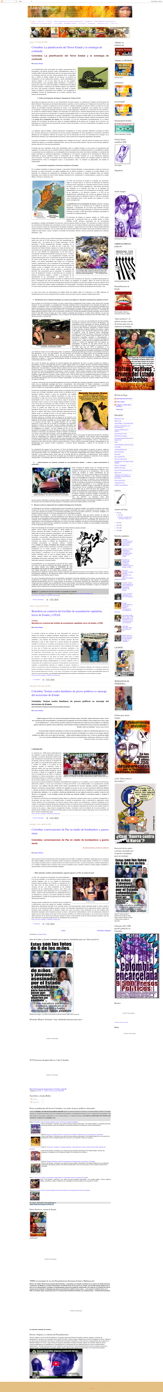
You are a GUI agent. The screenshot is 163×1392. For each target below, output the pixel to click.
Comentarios (35, 1102)
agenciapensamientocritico (124, 398)
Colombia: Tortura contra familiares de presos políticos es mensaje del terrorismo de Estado (62, 1190)
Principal (33, 21)
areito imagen (120, 401)
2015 (118, 512)
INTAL (116, 442)
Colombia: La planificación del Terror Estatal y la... (125, 517)
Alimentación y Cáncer (103, 23)
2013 (118, 522)
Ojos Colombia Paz (120, 456)
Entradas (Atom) (42, 934)
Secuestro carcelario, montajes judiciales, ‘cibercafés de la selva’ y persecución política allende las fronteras (124, 575)
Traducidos (49, 21)
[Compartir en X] (54, 600)
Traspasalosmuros (120, 482)
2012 (118, 525)
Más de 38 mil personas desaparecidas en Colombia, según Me (48, 1089)
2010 (118, 530)
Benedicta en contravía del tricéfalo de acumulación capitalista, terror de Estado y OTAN (127, 563)
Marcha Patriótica (119, 452)
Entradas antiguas (104, 931)
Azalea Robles (38, 63)
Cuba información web (121, 433)
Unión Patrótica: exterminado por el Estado (41, 23)
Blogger (92, 1388)
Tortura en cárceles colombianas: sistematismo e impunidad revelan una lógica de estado (61, 1177)
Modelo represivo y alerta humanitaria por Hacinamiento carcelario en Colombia (71, 1161)
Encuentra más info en (121, 1022)
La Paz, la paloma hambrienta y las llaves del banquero (127, 595)
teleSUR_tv (40, 1090)
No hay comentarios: (39, 599)
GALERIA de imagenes (121, 436)
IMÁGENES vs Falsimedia (70, 23)
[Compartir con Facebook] (56, 600)
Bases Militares (88, 21)
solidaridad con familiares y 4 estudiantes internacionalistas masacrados (123, 476)
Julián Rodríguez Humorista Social (124, 444)
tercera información (120, 480)
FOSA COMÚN (58, 23)
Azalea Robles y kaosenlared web (124, 423)
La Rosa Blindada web (121, 449)
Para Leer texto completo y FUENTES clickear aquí (46, 595)
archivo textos (114, 23)
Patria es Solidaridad (120, 465)
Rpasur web (118, 472)
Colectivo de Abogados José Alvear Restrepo (122, 426)
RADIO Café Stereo (120, 468)
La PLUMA (117, 447)
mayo (119, 515)
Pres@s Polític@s (91, 23)
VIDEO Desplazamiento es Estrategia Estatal (104, 21)
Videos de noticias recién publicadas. (54, 1090)
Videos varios (41, 21)
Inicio (63, 931)
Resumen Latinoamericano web (123, 470)
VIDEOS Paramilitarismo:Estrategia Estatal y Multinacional (68, 21)
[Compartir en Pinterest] (58, 600)
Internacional (82, 23)
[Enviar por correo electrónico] (50, 600)
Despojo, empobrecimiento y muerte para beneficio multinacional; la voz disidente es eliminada (74, 1134)
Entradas (34, 1099)
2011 (118, 528)
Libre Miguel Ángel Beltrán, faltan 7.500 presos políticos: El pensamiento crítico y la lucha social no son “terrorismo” (127, 619)
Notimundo (119, 409)
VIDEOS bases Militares (121, 485)
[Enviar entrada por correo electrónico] (47, 599)
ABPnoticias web (119, 418)
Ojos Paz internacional (121, 459)
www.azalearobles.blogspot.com (84, 593)
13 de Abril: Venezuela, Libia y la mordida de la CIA (127, 628)
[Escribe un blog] (52, 600)
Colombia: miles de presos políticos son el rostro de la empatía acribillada (56, 1122)
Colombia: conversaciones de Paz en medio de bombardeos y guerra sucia (127, 542)
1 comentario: (37, 679)
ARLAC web (118, 421)
